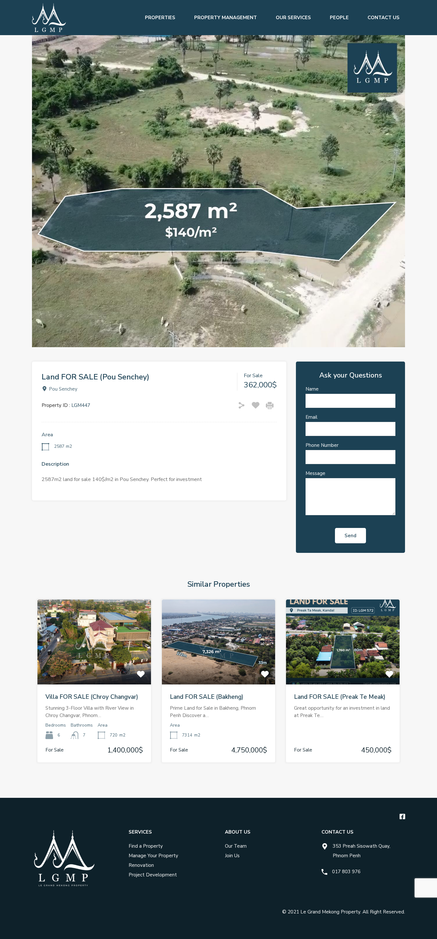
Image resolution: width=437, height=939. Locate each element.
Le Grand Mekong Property (330, 912)
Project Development (153, 875)
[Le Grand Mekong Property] (49, 32)
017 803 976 (346, 871)
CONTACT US (384, 17)
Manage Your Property (153, 855)
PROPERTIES (160, 17)
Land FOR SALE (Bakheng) (206, 697)
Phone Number (322, 445)
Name (312, 389)
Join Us (232, 855)
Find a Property (146, 846)
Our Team (236, 846)
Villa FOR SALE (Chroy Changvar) (91, 697)
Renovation (141, 865)
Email (311, 417)
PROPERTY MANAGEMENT (225, 17)
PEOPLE (339, 17)
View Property (94, 667)
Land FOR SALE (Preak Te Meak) (339, 697)
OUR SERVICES (293, 17)
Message (315, 473)
